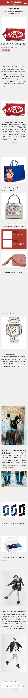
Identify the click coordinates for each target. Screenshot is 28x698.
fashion (3, 47)
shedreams (11, 11)
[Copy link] (8, 50)
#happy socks (5, 686)
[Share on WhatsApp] (5, 50)
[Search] (2, 2)
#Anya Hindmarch (14, 681)
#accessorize (5, 681)
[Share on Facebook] (2, 50)
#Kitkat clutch (21, 686)
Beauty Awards (19, 11)
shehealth (17, 13)
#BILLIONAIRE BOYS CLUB (7, 684)
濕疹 (5, 11)
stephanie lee (10, 47)
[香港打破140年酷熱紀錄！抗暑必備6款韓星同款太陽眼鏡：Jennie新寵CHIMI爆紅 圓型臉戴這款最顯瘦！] (7, 244)
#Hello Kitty (13, 686)
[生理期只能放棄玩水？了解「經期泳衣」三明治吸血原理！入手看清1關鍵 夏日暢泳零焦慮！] (7, 235)
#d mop (17, 684)
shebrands (11, 13)
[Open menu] (25, 3)
